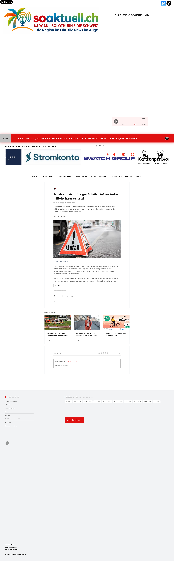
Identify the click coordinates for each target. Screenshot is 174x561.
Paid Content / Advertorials (12, 419)
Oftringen (138, 401)
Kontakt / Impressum (11, 401)
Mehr (137, 176)
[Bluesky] (163, 3)
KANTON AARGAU (47, 176)
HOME (5, 138)
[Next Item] (164, 157)
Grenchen (107, 401)
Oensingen (118, 401)
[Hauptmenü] (167, 138)
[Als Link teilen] (68, 296)
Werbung (7, 415)
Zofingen (78, 401)
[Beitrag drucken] (72, 296)
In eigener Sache (9, 408)
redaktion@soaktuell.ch (18, 554)
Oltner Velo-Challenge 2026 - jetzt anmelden (116, 334)
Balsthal (148, 401)
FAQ (6, 411)
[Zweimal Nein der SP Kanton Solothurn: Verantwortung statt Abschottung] (87, 322)
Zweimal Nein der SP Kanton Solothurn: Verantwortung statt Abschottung (86, 334)
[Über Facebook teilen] (54, 296)
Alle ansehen (126, 312)
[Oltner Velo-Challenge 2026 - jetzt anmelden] (116, 322)
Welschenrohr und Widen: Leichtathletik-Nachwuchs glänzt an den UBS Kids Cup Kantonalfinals (57, 334)
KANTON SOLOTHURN (64, 176)
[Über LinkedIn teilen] (63, 296)
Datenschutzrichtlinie (11, 426)
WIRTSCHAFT (103, 176)
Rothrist (157, 401)
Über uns (7, 404)
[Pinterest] (168, 3)
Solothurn (88, 401)
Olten (69, 401)
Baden (128, 401)
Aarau (98, 401)
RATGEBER (128, 176)
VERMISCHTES (117, 176)
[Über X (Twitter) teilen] (59, 296)
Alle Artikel (34, 176)
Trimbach (57, 285)
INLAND (93, 176)
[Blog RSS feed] (7, 443)
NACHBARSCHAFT (81, 176)
